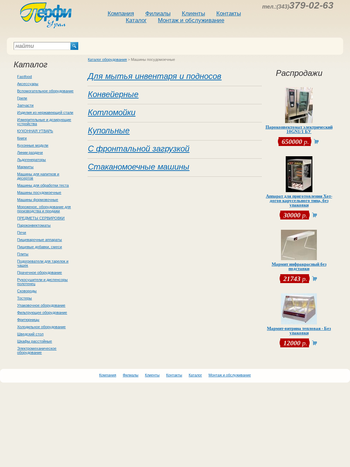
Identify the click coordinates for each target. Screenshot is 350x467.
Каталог (136, 20)
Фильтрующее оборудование (42, 312)
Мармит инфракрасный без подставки (299, 266)
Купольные (109, 130)
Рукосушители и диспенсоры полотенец (42, 282)
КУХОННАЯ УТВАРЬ (35, 131)
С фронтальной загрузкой (138, 148)
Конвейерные (113, 94)
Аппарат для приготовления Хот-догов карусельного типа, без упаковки (299, 201)
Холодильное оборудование (41, 327)
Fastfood (24, 77)
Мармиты (25, 167)
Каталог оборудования (107, 59)
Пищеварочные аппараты (39, 240)
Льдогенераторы (31, 160)
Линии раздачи (30, 152)
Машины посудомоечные (39, 192)
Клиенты (193, 13)
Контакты (228, 13)
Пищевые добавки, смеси (39, 247)
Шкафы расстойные (34, 341)
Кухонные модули (32, 145)
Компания (121, 13)
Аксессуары (27, 84)
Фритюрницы (28, 320)
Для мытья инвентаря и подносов (154, 76)
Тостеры (24, 298)
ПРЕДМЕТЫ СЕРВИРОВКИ (41, 218)
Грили (22, 98)
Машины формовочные (37, 200)
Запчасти (25, 105)
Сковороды (27, 291)
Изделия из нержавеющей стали (45, 112)
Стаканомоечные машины (138, 166)
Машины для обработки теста (43, 185)
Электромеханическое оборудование (36, 350)
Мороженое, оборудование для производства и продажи (44, 209)
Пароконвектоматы (34, 225)
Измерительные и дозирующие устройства (44, 122)
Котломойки (111, 112)
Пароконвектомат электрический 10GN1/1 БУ (299, 129)
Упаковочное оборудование (41, 305)
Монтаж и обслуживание (191, 20)
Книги (22, 138)
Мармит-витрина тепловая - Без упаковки (299, 330)
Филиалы (158, 13)
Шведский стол (30, 334)
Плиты (22, 254)
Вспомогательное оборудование (45, 91)
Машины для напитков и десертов (38, 176)
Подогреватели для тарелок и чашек (42, 263)
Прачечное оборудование (39, 272)
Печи (21, 232)
